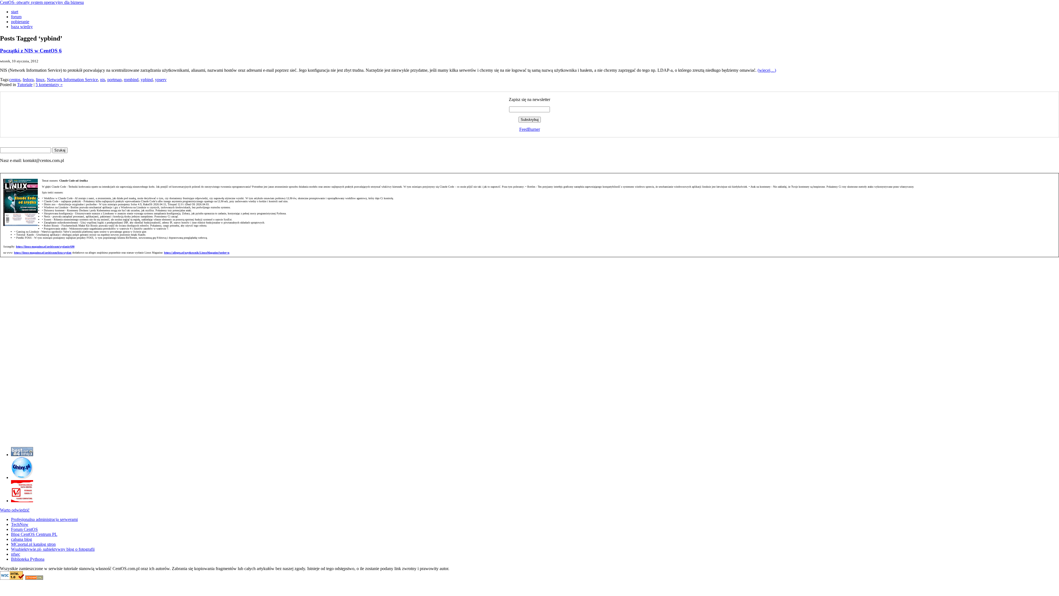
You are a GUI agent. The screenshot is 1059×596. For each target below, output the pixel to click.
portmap (114, 79)
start (14, 11)
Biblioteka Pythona (27, 559)
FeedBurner (529, 129)
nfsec (15, 554)
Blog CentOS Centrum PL (34, 534)
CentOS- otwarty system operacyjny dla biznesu (42, 2)
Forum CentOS (24, 529)
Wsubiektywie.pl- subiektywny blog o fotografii (53, 549)
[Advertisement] (16, 360)
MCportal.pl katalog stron (33, 544)
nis (102, 79)
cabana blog (21, 539)
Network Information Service (72, 79)
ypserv (161, 79)
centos (14, 79)
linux (40, 79)
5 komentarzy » (49, 84)
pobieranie (20, 21)
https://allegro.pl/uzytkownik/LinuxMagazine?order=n (196, 252)
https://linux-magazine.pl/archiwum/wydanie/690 (45, 246)
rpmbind (131, 79)
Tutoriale (25, 84)
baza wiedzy (22, 26)
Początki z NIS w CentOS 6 (31, 51)
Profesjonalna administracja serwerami (44, 519)
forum (16, 16)
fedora (28, 79)
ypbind (147, 79)
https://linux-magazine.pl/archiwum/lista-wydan (42, 252)
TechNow (19, 524)
